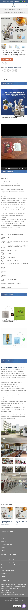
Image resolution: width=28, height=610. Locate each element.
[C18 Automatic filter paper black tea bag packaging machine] (21, 513)
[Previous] (3, 29)
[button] (14, 147)
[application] (14, 147)
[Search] (26, 5)
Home (6, 9)
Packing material (5, 573)
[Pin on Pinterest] (13, 70)
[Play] (3, 168)
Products (12, 9)
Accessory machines (6, 567)
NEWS (15, 12)
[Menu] (2, 5)
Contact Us (21, 12)
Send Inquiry (7, 59)
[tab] (14, 79)
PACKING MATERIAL (8, 12)
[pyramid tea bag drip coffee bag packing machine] (14, 5)
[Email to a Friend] (10, 70)
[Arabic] (21, 1)
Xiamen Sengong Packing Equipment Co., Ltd (13, 584)
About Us (19, 9)
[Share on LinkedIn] (16, 70)
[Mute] (22, 168)
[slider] (13, 168)
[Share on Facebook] (5, 70)
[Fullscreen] (25, 168)
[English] (23, 1)
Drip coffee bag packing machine (9, 559)
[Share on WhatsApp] (2, 70)
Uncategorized (5, 576)
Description (4, 79)
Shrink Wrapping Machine (7, 570)
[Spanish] (24, 1)
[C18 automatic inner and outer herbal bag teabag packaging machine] (7, 513)
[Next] (24, 29)
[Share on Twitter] (8, 70)
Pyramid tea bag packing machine (9, 562)
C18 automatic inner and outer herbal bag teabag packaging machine (6, 523)
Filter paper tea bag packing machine (16, 50)
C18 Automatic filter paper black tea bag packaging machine (21, 523)
